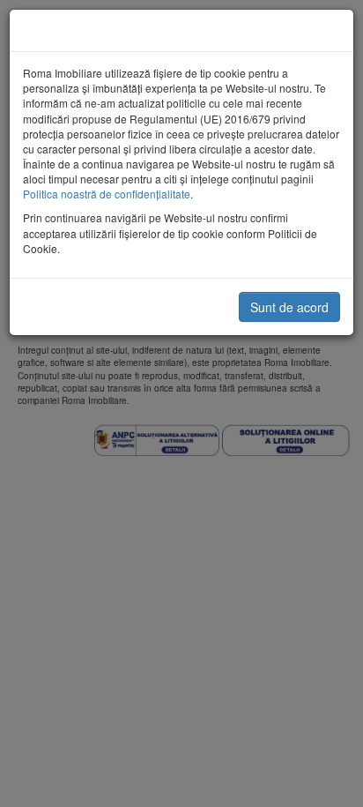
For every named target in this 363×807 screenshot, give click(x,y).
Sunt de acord (289, 307)
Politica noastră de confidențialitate (106, 193)
